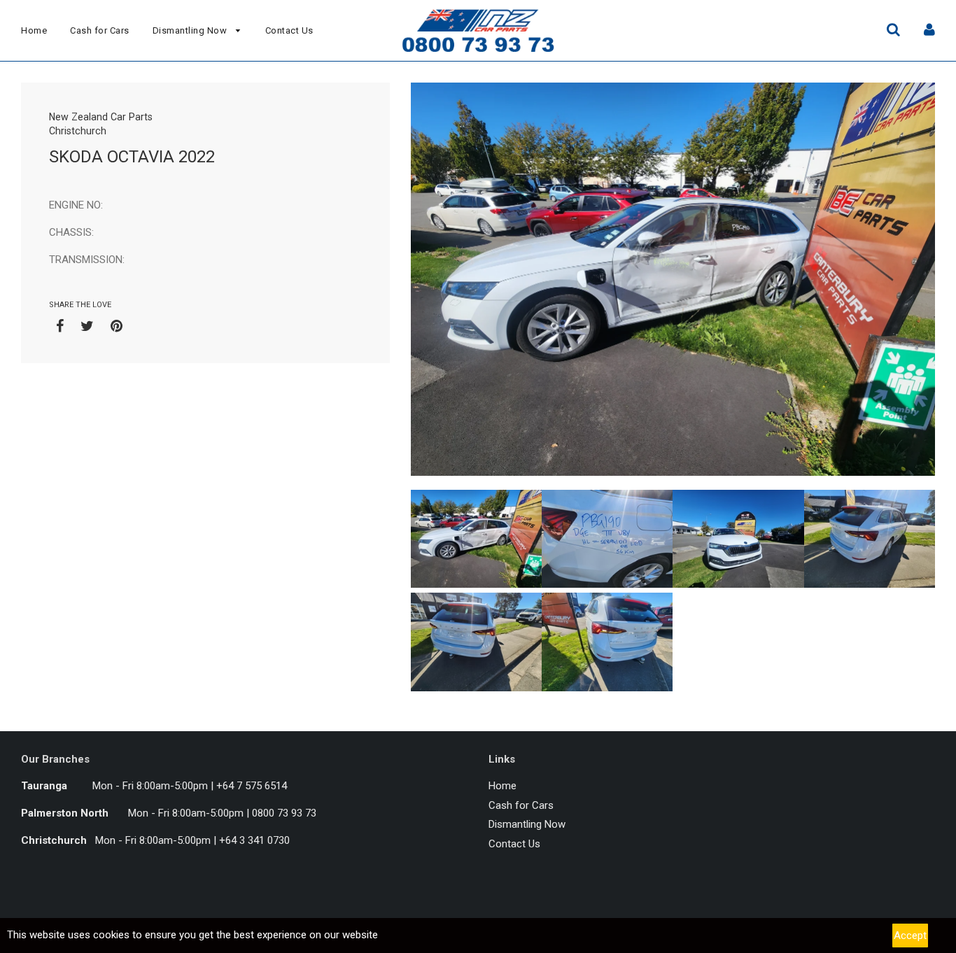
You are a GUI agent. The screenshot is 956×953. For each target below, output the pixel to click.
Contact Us (289, 30)
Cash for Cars (99, 30)
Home (34, 30)
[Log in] (929, 28)
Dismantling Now (191, 30)
